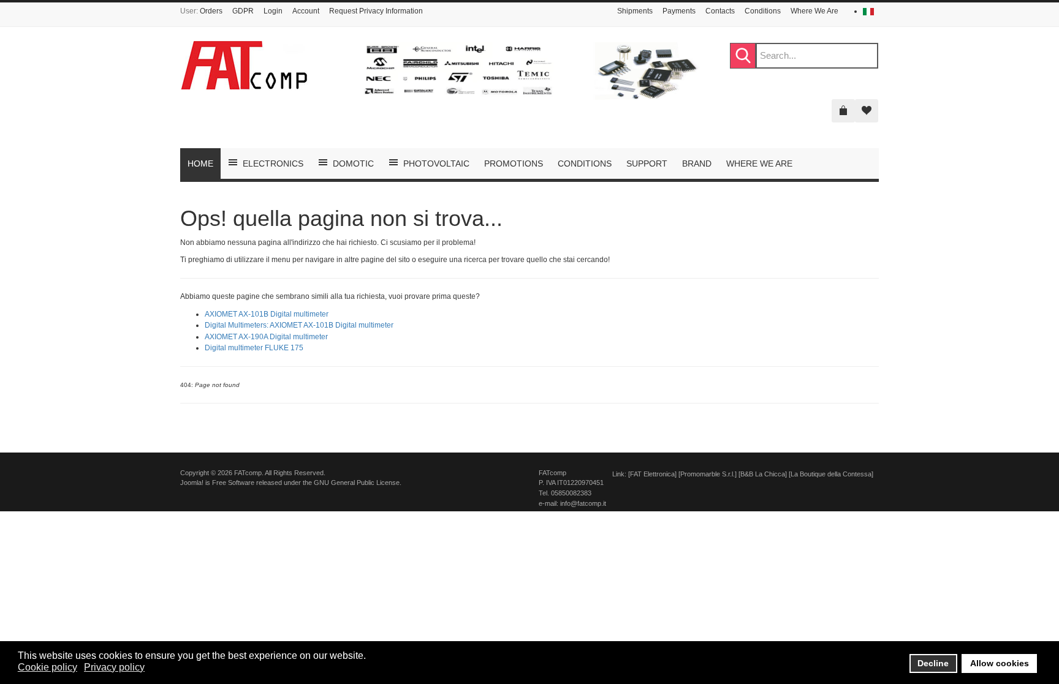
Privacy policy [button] (114, 667)
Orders (211, 11)
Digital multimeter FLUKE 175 (254, 348)
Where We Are (814, 11)
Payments (679, 11)
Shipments (635, 11)
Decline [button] (933, 663)
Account (305, 11)
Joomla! (191, 482)
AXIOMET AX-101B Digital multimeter (266, 314)
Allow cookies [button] (999, 663)
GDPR (243, 11)
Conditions (763, 11)
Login (273, 11)
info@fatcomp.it (583, 503)
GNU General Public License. (357, 482)
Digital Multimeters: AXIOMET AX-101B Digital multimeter (299, 325)
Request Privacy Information (376, 11)
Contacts (720, 11)
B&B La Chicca (762, 474)
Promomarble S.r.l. (707, 474)
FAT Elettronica (652, 474)
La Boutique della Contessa (831, 474)
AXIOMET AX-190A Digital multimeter (266, 337)
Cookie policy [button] (47, 667)
